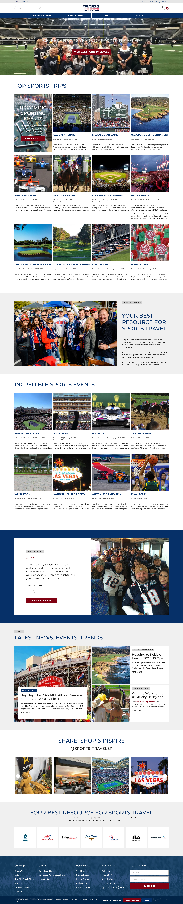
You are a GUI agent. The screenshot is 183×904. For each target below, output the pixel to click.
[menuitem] (42, 15)
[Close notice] (155, 900)
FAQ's (17, 875)
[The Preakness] (150, 411)
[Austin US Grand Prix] (111, 472)
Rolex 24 (98, 433)
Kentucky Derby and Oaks (145, 701)
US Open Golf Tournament (143, 650)
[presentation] (18, 776)
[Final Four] (150, 472)
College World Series (107, 195)
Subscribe (149, 886)
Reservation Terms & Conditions (52, 875)
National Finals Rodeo (69, 494)
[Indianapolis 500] (33, 173)
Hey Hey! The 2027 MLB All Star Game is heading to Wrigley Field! (51, 697)
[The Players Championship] (33, 242)
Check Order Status (46, 871)
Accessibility (19, 883)
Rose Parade (140, 264)
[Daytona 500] (111, 242)
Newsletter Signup (83, 887)
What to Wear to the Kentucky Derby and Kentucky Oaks (148, 695)
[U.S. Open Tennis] (72, 113)
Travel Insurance (82, 871)
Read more (26, 712)
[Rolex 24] (111, 411)
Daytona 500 (100, 264)
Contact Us (18, 871)
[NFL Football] (150, 173)
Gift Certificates (82, 875)
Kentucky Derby (64, 195)
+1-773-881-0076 (108, 883)
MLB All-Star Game (105, 134)
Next (33, 592)
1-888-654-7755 (147, 2)
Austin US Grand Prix (106, 494)
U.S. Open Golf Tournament (149, 134)
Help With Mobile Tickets (24, 879)
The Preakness (141, 433)
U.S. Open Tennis (64, 134)
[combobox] (28, 8)
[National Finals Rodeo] (72, 472)
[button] (21, 1)
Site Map (18, 891)
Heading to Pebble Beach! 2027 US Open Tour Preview (148, 656)
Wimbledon (22, 494)
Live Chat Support (21, 887)
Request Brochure (83, 879)
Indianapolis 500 (25, 195)
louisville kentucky (140, 689)
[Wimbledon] (33, 472)
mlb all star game (29, 690)
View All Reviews (41, 600)
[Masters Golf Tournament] (72, 242)
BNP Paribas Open (26, 433)
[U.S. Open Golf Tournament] (150, 113)
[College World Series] (111, 173)
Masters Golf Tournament (71, 264)
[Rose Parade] (150, 242)
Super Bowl (61, 433)
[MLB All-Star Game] (111, 113)
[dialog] (91, 900)
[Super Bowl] (72, 411)
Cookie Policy (93, 899)
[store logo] (91, 8)
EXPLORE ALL (33, 138)
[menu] (91, 15)
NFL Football (140, 195)
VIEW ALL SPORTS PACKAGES (91, 52)
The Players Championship (32, 264)
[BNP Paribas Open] (33, 411)
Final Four (138, 494)
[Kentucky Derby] (72, 173)
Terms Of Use (44, 879)
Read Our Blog (82, 883)
